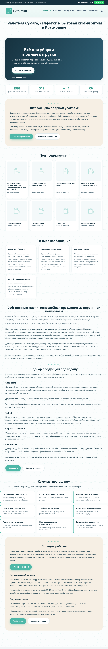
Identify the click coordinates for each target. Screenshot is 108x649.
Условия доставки (38, 621)
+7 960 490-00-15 (85, 2)
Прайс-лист (68, 11)
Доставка (81, 11)
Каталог (57, 11)
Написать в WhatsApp (47, 136)
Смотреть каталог (33, 468)
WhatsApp (99, 2)
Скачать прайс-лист (21, 136)
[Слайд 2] (19, 77)
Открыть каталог (23, 70)
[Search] (102, 11)
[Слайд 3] (24, 77)
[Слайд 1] (13, 77)
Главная (47, 11)
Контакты (93, 11)
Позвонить (13, 468)
